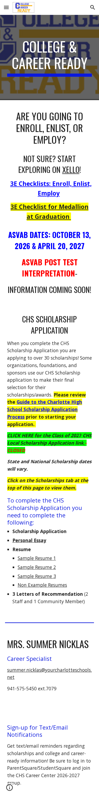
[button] (6, 7)
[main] (49, 57)
